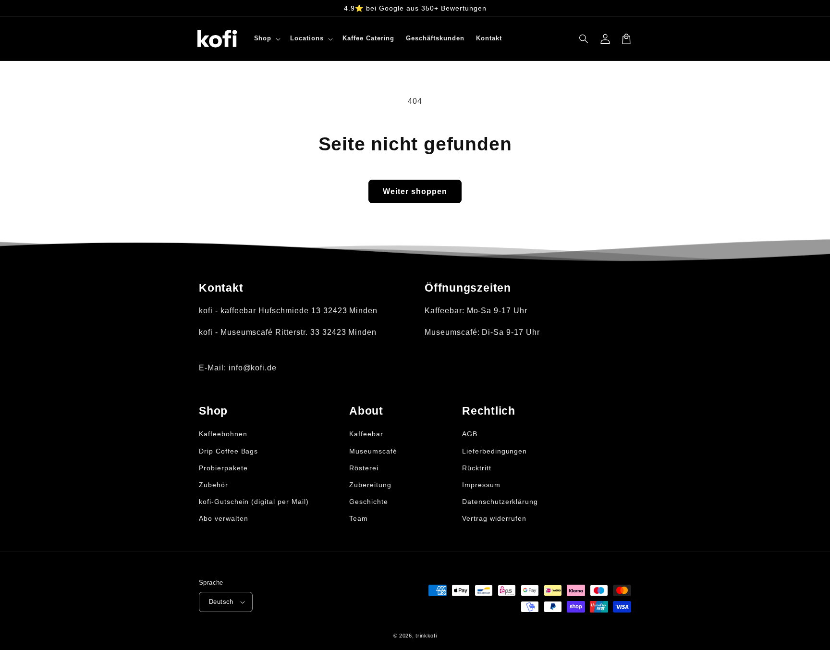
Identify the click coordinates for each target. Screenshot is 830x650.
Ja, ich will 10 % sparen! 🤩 (417, 381)
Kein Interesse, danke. (417, 415)
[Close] (547, 218)
